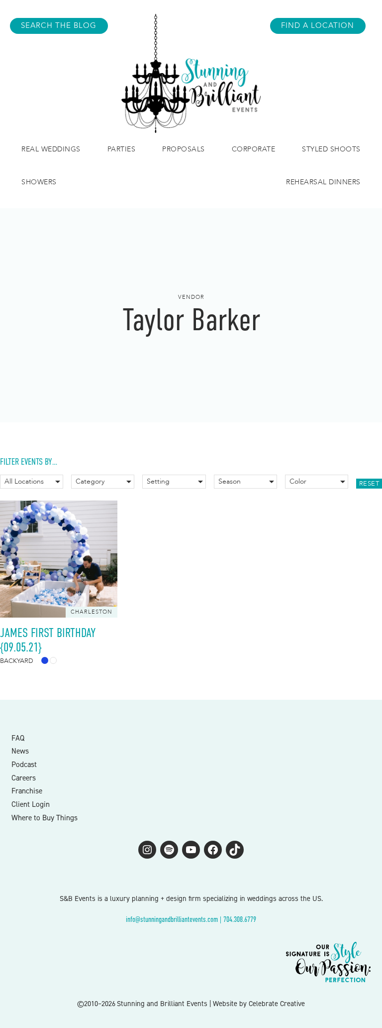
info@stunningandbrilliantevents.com (172, 919)
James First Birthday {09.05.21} (48, 640)
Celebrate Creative (277, 1004)
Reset (369, 483)
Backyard (16, 660)
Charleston (91, 612)
